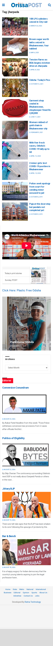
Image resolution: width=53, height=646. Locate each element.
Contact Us (28, 596)
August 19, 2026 (9, 520)
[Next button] (49, 324)
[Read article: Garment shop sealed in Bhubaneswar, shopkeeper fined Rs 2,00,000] (15, 108)
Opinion (26, 593)
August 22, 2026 (9, 469)
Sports (34, 593)
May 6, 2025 (35, 52)
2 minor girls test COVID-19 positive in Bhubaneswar (39, 166)
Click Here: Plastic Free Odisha (21, 290)
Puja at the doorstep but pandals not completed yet (39, 207)
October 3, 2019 (37, 214)
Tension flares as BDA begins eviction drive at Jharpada (39, 62)
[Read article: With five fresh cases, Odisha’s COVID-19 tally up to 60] (15, 150)
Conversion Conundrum (15, 387)
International (41, 589)
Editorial (17, 593)
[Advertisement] (26, 637)
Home (7, 589)
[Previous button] (4, 324)
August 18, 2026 (9, 567)
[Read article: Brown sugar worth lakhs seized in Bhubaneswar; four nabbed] (15, 47)
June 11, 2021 (36, 117)
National (30, 589)
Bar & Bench (9, 536)
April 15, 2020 (36, 156)
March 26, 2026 (36, 26)
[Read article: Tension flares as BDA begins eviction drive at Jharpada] (15, 67)
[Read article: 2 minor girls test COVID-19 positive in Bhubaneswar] (15, 171)
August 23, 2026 (9, 419)
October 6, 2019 (37, 197)
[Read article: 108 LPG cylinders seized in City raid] (15, 26)
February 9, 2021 (37, 132)
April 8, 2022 (35, 70)
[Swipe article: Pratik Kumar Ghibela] (26, 324)
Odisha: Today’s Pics (39, 80)
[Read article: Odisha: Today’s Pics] (15, 88)
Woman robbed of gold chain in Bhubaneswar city (38, 125)
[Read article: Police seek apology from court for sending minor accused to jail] (15, 191)
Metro (21, 589)
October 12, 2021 (37, 84)
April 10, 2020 (36, 173)
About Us (43, 593)
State (15, 589)
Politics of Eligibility (13, 438)
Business (7, 593)
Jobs (37, 596)
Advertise (17, 596)
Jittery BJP (8, 488)
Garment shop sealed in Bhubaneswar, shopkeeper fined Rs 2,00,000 (40, 107)
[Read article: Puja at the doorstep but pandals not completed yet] (15, 211)
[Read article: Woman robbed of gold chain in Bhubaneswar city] (15, 130)
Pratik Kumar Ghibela (22, 342)
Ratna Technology (33, 602)
